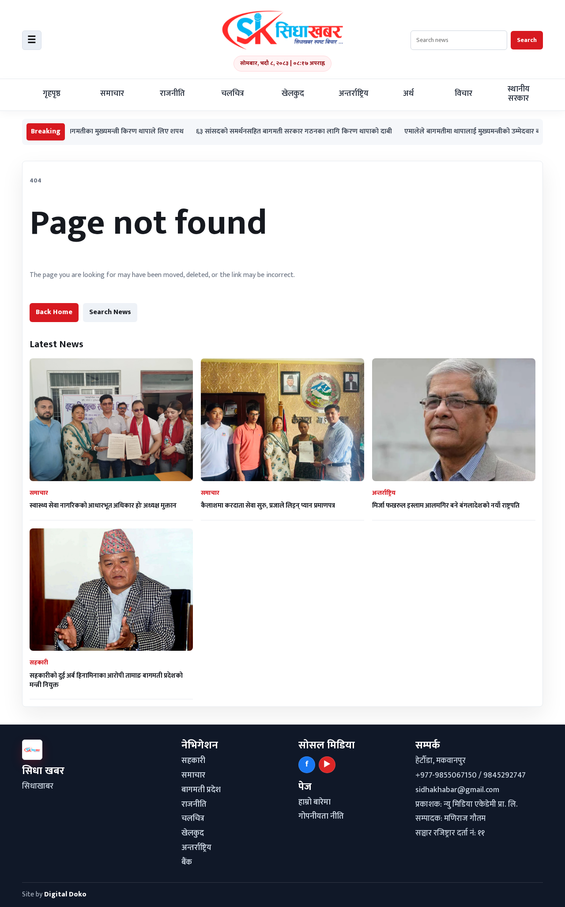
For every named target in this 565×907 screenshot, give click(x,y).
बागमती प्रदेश (201, 790)
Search (527, 40)
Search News (110, 312)
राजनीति (172, 93)
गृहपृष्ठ (51, 93)
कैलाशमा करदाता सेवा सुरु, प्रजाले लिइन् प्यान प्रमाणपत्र (268, 505)
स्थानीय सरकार (519, 94)
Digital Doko (65, 894)
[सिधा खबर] (282, 30)
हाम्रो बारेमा (314, 802)
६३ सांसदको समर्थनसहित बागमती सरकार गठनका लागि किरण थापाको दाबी (264, 131)
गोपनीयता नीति (321, 816)
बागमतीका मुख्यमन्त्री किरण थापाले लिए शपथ (95, 131)
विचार (463, 93)
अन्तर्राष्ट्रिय (354, 93)
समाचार (112, 93)
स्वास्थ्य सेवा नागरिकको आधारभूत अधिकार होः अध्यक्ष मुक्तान (103, 505)
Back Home (54, 312)
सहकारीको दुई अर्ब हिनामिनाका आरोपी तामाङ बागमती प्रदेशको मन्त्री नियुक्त (106, 680)
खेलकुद (293, 93)
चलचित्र (232, 93)
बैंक (186, 862)
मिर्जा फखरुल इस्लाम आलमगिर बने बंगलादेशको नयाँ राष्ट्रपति (446, 505)
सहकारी (193, 760)
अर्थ (408, 93)
